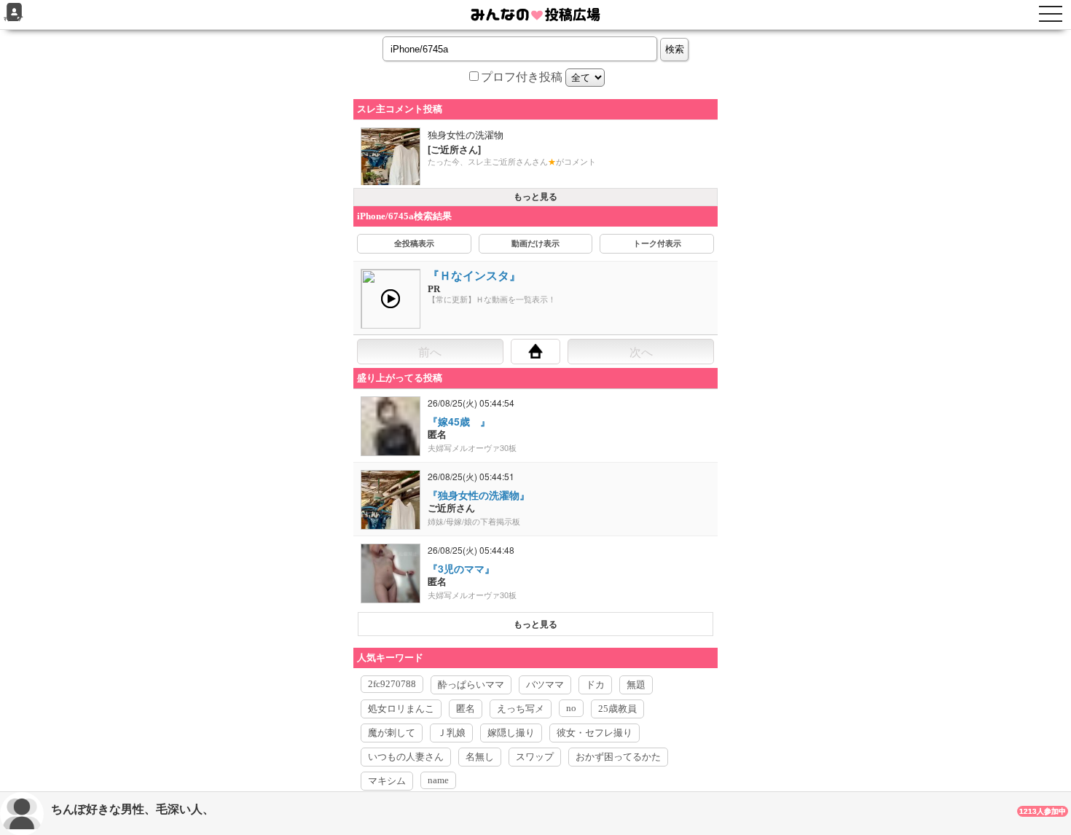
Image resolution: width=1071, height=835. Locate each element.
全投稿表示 (414, 243)
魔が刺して (391, 732)
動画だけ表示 (535, 243)
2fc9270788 (392, 683)
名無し (480, 756)
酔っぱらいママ (471, 684)
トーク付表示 (657, 243)
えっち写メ (520, 708)
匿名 (465, 708)
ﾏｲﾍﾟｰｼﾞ (14, 19)
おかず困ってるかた (618, 756)
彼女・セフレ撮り (594, 732)
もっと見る (535, 197)
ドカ (595, 684)
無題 (636, 684)
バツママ (545, 684)
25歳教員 (617, 708)
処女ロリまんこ (401, 708)
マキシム (387, 780)
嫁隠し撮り (511, 732)
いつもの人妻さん (406, 756)
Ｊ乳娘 (451, 732)
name (438, 780)
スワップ (535, 756)
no (571, 707)
